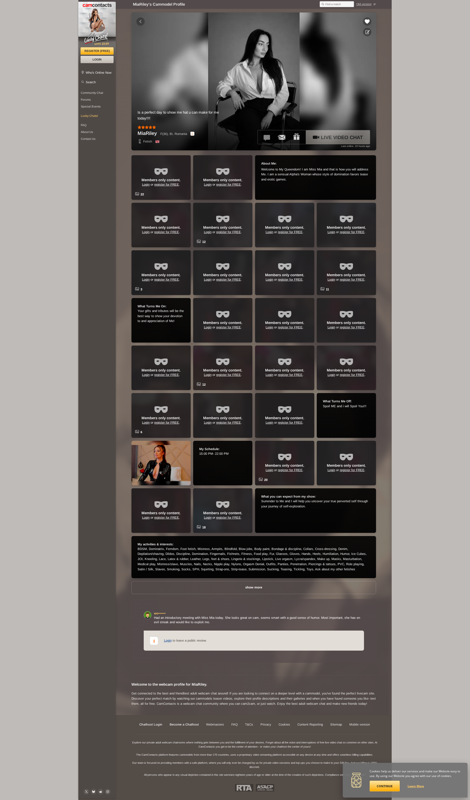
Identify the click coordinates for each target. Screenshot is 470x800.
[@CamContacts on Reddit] (101, 792)
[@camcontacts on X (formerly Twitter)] (86, 792)
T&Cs (249, 724)
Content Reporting (310, 724)
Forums (86, 99)
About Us (87, 132)
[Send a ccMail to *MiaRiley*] (281, 137)
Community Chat (92, 93)
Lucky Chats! (89, 116)
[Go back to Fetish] (140, 21)
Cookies (284, 724)
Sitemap (336, 724)
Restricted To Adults (244, 787)
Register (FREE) (97, 51)
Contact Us (88, 139)
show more (253, 587)
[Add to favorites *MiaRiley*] (367, 21)
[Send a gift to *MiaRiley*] (296, 137)
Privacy (265, 724)
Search (91, 82)
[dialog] (192, 134)
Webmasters (215, 724)
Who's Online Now (98, 72)
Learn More (416, 786)
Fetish (147, 141)
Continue (385, 786)
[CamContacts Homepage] (97, 24)
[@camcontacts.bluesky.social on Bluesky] (93, 792)
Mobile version (359, 724)
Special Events (91, 106)
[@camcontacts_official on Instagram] (108, 792)
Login (97, 59)
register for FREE (166, 184)
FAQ (83, 125)
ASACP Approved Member (265, 787)
